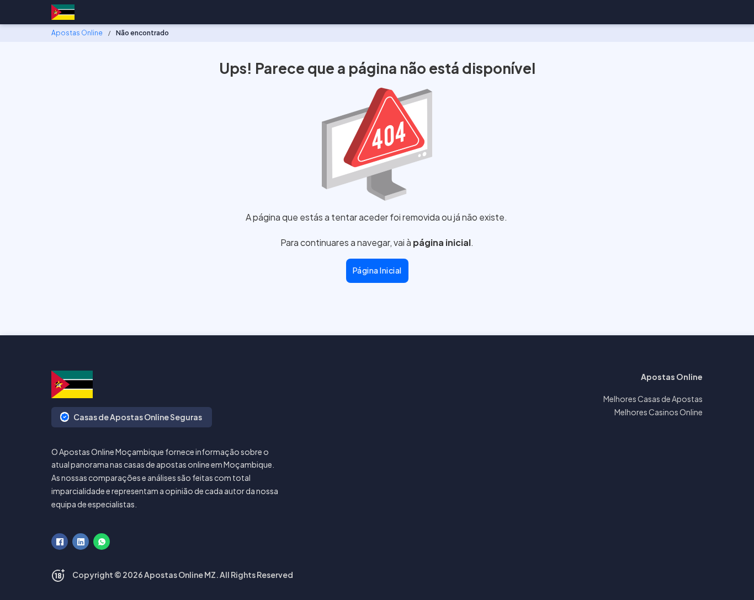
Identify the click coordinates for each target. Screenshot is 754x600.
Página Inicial (377, 270)
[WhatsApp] (101, 541)
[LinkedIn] (80, 541)
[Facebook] (59, 541)
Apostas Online (77, 33)
